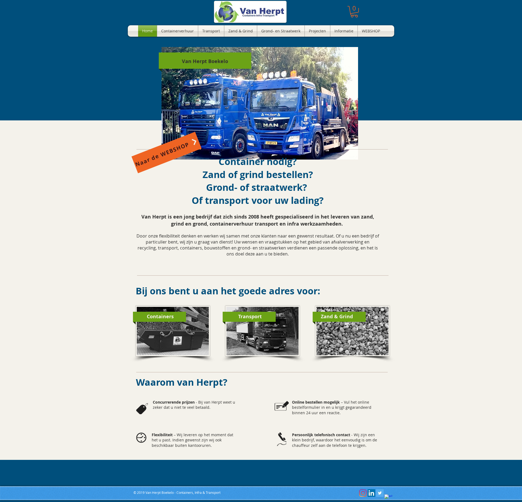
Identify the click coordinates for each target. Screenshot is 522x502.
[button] (354, 11)
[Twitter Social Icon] (380, 493)
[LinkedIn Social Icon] (371, 493)
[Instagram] (363, 493)
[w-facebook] (388, 498)
